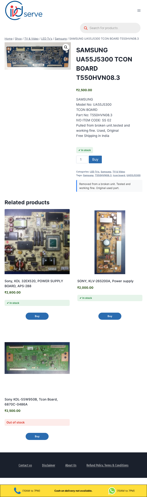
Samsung (106, 171)
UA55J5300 (133, 175)
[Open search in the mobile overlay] (110, 28)
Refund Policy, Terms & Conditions (107, 465)
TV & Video (119, 171)
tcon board (119, 175)
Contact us (25, 465)
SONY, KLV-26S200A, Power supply (105, 281)
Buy (95, 159)
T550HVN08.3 (103, 175)
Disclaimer (48, 465)
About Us (70, 465)
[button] (65, 47)
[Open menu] (138, 10)
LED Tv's (94, 171)
